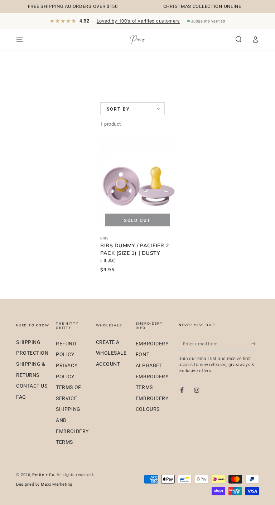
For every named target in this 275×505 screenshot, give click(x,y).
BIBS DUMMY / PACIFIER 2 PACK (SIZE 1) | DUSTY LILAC (134, 253)
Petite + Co (43, 474)
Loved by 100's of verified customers (138, 20)
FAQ (21, 397)
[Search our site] (238, 39)
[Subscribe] (255, 343)
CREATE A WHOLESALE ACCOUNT (111, 353)
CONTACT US (31, 386)
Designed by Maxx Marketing (44, 484)
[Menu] (19, 39)
